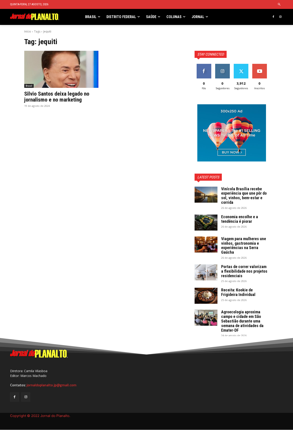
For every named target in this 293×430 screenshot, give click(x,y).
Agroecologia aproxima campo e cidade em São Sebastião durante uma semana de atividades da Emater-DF (242, 320)
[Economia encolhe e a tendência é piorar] (206, 223)
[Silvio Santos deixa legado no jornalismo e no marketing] (61, 69)
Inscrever (259, 65)
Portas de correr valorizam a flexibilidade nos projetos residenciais (244, 271)
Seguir (222, 65)
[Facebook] (273, 17)
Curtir (204, 65)
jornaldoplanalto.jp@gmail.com (51, 385)
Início (27, 31)
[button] (279, 4)
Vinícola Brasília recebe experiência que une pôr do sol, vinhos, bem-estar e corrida (244, 195)
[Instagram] (280, 17)
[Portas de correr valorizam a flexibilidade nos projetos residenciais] (206, 272)
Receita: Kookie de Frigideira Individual (238, 292)
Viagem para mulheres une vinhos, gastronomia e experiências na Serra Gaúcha (243, 245)
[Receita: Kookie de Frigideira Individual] (206, 296)
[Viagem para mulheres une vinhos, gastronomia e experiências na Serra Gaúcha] (206, 244)
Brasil (29, 85)
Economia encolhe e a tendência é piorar (239, 219)
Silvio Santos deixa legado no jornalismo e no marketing (56, 97)
